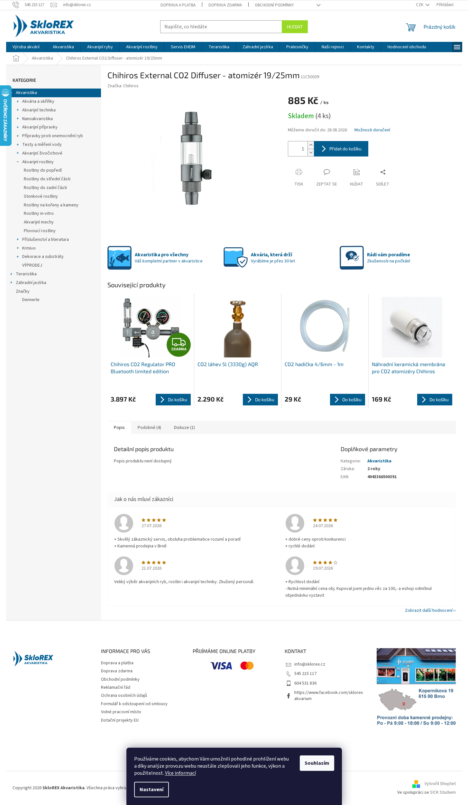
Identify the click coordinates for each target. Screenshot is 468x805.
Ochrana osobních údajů (124, 695)
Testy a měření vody (42, 144)
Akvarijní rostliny (38, 162)
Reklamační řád (115, 687)
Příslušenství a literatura (45, 239)
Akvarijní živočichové (42, 153)
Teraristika (26, 274)
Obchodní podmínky (274, 5)
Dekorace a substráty (43, 256)
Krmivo (29, 248)
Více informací (180, 773)
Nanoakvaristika (37, 119)
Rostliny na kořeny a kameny (51, 205)
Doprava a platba (178, 5)
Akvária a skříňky (38, 101)
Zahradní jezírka (31, 282)
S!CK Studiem (443, 792)
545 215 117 (305, 673)
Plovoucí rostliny (40, 231)
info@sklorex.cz (309, 664)
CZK (420, 5)
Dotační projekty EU (120, 720)
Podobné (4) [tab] (149, 427)
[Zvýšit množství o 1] (310, 145)
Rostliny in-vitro (39, 213)
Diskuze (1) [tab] (184, 427)
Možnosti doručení (372, 130)
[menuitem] (26, 47)
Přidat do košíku (345, 148)
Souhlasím (317, 763)
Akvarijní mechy (39, 222)
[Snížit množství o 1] (310, 152)
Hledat (295, 26)
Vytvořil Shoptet (440, 784)
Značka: (123, 86)
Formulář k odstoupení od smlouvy (134, 704)
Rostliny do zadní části (45, 188)
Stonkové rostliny (41, 196)
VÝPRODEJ (32, 265)
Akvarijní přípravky (40, 127)
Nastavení (151, 789)
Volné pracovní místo (121, 712)
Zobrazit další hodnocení (429, 610)
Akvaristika (26, 93)
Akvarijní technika (39, 110)
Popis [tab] (119, 427)
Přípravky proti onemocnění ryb (52, 136)
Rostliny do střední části (47, 179)
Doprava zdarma (225, 5)
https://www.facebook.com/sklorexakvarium (328, 695)
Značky (23, 291)
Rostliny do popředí (43, 170)
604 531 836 (305, 683)
